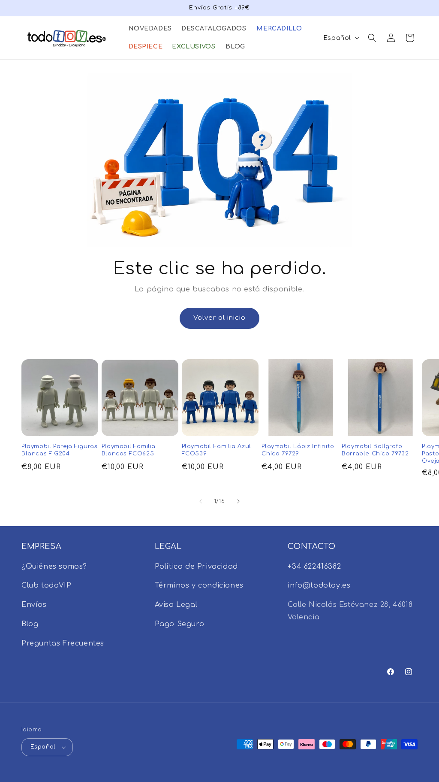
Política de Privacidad (196, 566)
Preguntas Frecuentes (62, 643)
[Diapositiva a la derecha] (238, 501)
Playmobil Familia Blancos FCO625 (129, 450)
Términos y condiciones (199, 585)
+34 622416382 (314, 566)
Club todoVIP (46, 585)
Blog (29, 624)
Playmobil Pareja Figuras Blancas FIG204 (59, 450)
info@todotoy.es (319, 585)
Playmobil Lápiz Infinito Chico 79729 (298, 450)
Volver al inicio (219, 317)
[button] (149, 29)
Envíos (34, 605)
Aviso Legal (176, 605)
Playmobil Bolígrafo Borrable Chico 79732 (375, 450)
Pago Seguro (179, 624)
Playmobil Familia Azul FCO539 (216, 450)
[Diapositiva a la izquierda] (200, 501)
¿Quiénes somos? (54, 566)
